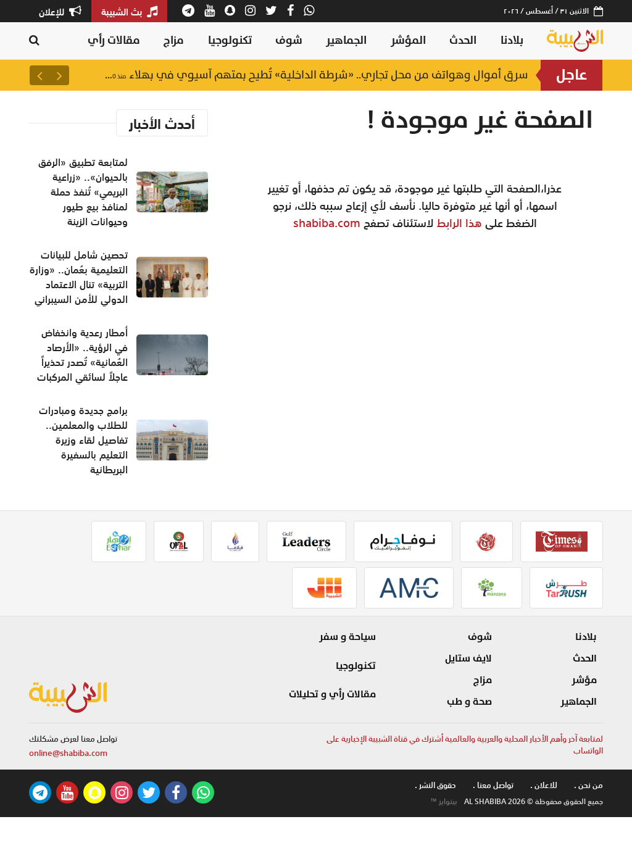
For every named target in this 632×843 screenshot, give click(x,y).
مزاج (174, 40)
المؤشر (408, 40)
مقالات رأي (114, 40)
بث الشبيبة (122, 11)
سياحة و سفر (347, 637)
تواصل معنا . (493, 785)
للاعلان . (543, 785)
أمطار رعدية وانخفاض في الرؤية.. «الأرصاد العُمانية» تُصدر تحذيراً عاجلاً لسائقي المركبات (82, 355)
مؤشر (584, 680)
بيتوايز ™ (443, 802)
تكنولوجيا (230, 40)
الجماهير (346, 40)
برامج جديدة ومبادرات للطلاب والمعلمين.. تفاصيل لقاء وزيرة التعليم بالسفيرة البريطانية (83, 440)
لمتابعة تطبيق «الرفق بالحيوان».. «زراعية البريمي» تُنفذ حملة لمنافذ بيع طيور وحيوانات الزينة (83, 191)
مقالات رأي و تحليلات (332, 694)
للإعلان (53, 11)
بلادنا (512, 40)
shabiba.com (326, 222)
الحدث (462, 40)
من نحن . (588, 785)
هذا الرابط (459, 222)
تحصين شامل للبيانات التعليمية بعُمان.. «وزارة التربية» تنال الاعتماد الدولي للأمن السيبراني (79, 277)
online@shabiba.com (68, 753)
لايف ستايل (468, 658)
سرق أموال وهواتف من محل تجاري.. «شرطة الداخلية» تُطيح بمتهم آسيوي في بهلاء (316, 75)
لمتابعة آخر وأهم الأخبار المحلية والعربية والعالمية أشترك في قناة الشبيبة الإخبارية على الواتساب (464, 745)
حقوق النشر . (435, 785)
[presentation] (59, 75)
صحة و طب (469, 702)
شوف (288, 40)
